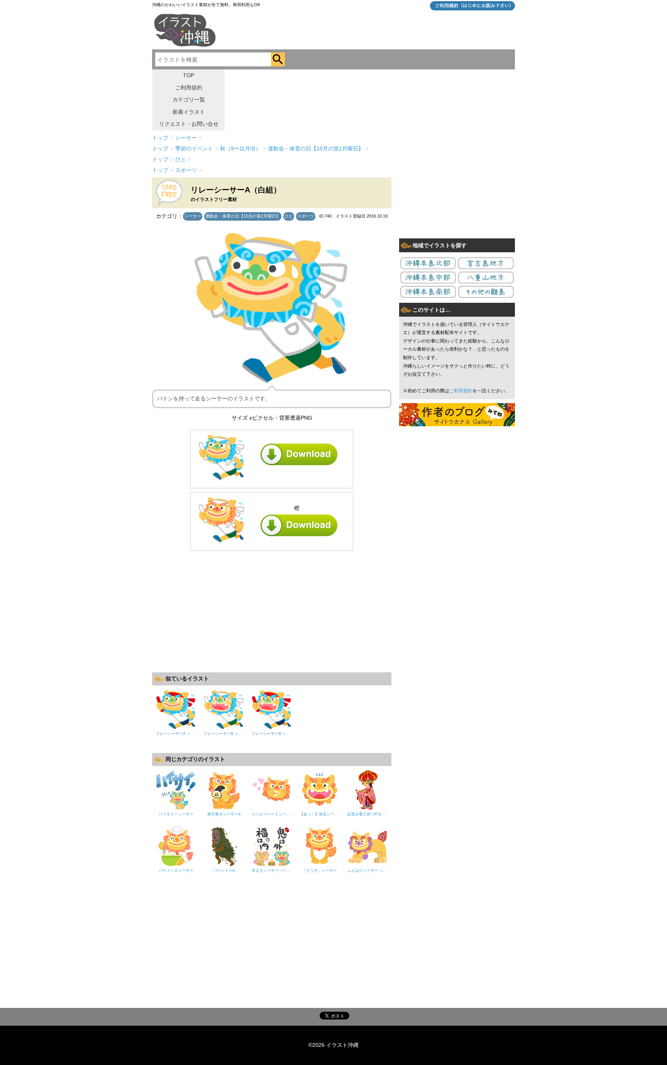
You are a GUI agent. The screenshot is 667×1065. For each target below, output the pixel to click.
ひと (288, 216)
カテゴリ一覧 (189, 99)
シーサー (192, 216)
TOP (188, 75)
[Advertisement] (272, 610)
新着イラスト (189, 112)
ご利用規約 (188, 87)
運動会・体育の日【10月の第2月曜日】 (242, 216)
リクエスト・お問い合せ (188, 124)
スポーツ (305, 216)
